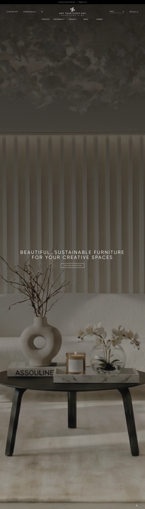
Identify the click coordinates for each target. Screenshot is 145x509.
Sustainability (59, 19)
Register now (83, 2)
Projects (72, 19)
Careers (99, 19)
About (86, 19)
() (135, 11)
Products (45, 19)
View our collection (72, 265)
